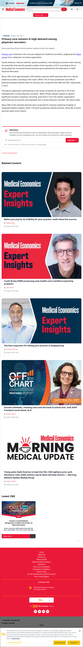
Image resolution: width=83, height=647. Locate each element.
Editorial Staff (41, 559)
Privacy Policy (41, 572)
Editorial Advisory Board (41, 562)
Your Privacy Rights (41, 576)
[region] (41, 637)
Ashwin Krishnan (12, 349)
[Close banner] (80, 2)
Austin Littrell (10, 414)
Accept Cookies (60, 643)
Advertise (41, 554)
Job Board (41, 564)
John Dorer (10, 287)
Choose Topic (39, 15)
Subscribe (71, 140)
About (41, 552)
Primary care (7, 54)
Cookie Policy (15, 638)
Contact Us (41, 557)
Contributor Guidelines (41, 569)
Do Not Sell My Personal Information (41, 574)
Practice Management (9, 153)
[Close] (80, 631)
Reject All (74, 643)
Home (41, 625)
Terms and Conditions (41, 567)
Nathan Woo (10, 223)
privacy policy (42, 144)
